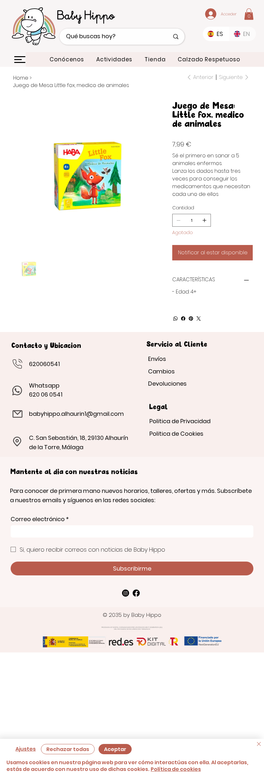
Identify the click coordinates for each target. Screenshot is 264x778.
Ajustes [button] (25, 749)
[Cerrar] (259, 745)
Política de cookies (176, 769)
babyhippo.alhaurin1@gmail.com (76, 414)
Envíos (157, 359)
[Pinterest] (191, 318)
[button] (249, 14)
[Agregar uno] (204, 220)
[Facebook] (183, 318)
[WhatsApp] (175, 318)
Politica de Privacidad (180, 421)
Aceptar (115, 749)
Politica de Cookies (176, 434)
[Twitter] (198, 318)
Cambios (161, 371)
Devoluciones (167, 384)
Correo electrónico (40, 519)
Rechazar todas (67, 749)
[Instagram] (125, 593)
